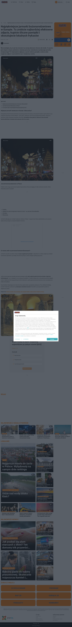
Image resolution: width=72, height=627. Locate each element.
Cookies (22, 335)
